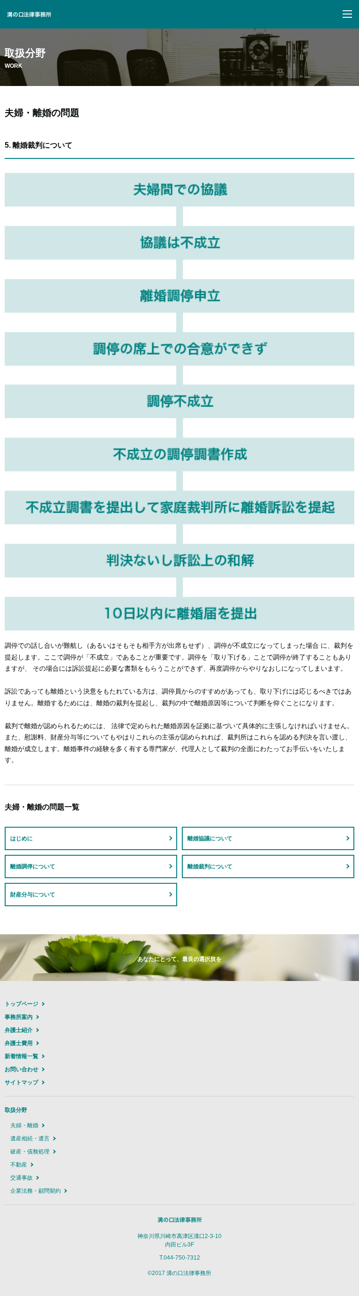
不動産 (18, 1164)
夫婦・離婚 (24, 1125)
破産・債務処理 (30, 1151)
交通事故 (21, 1177)
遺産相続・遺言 (30, 1138)
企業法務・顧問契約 (35, 1191)
